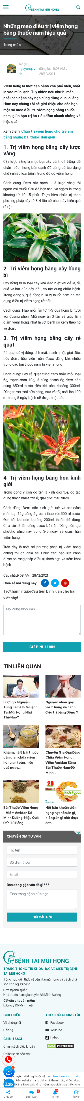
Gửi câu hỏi (42, 917)
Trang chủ (10, 45)
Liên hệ (8, 1030)
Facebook (57, 1022)
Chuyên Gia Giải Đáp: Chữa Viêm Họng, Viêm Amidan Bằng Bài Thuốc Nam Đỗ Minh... (62, 762)
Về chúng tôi (12, 1022)
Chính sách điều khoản (19, 1046)
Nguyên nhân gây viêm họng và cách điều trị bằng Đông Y (61, 707)
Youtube (56, 1030)
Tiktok (53, 1037)
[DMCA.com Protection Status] (60, 1045)
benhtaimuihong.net (65, 1076)
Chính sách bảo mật (16, 1054)
